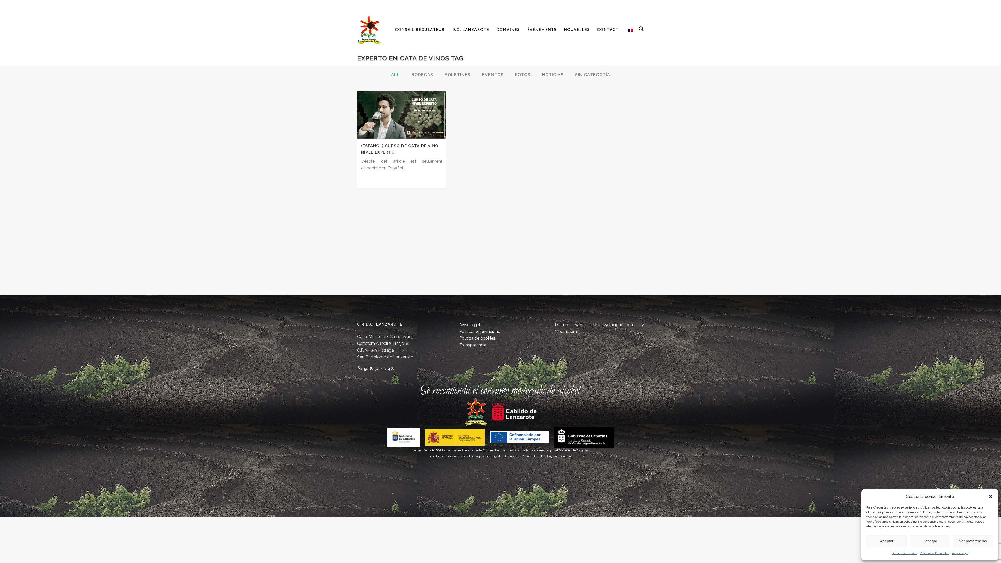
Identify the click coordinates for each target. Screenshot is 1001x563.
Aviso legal (469, 324)
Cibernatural (566, 331)
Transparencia (472, 344)
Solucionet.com (619, 324)
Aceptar (886, 541)
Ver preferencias (973, 541)
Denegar (930, 541)
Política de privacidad (479, 331)
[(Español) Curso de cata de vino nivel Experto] (401, 115)
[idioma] (629, 30)
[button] (990, 496)
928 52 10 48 (379, 368)
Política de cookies (904, 553)
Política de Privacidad (934, 553)
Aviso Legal (960, 553)
